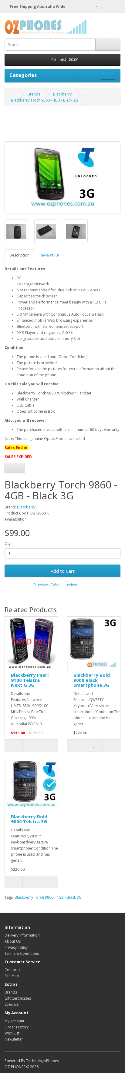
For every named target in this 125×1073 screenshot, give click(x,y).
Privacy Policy (16, 947)
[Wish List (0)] (102, 5)
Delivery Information (22, 935)
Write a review (64, 584)
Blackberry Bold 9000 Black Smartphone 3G (91, 680)
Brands (34, 94)
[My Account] (93, 5)
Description (19, 255)
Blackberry (62, 94)
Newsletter (14, 1039)
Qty (8, 543)
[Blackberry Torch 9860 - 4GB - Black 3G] (62, 177)
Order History (17, 1027)
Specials (12, 1004)
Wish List (12, 1033)
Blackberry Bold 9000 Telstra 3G (29, 819)
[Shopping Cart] (108, 5)
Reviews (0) (49, 255)
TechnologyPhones (42, 1060)
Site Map (12, 975)
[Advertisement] (62, 125)
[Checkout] (115, 5)
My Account (14, 1021)
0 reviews (41, 584)
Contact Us (14, 969)
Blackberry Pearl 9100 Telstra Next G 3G (30, 680)
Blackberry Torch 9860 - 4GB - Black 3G (44, 100)
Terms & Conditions (22, 953)
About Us (13, 941)
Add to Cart (63, 571)
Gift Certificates (18, 998)
